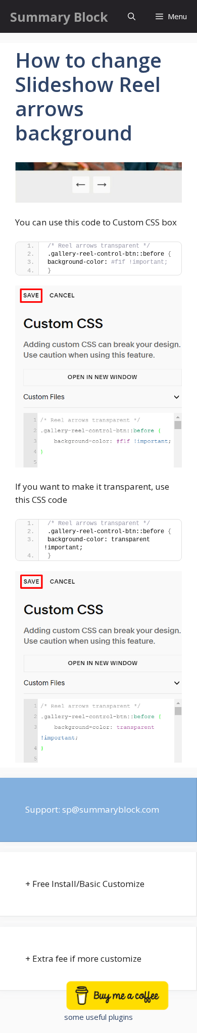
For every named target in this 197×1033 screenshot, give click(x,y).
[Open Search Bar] (131, 16)
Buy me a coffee (130, 1001)
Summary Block (59, 17)
